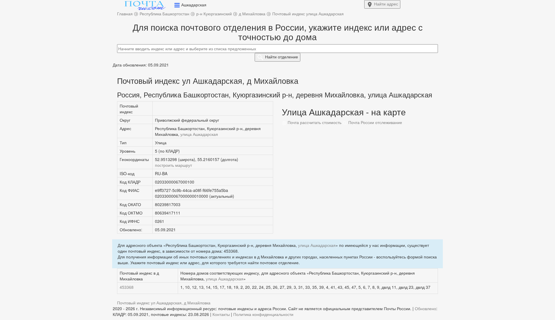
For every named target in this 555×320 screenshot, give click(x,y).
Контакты (221, 314)
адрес (386, 4)
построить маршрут (173, 165)
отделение (281, 57)
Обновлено (425, 308)
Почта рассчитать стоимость (313, 122)
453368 (127, 287)
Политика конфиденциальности (263, 314)
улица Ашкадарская (199, 134)
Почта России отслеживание (374, 122)
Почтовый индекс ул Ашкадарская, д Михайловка (163, 303)
